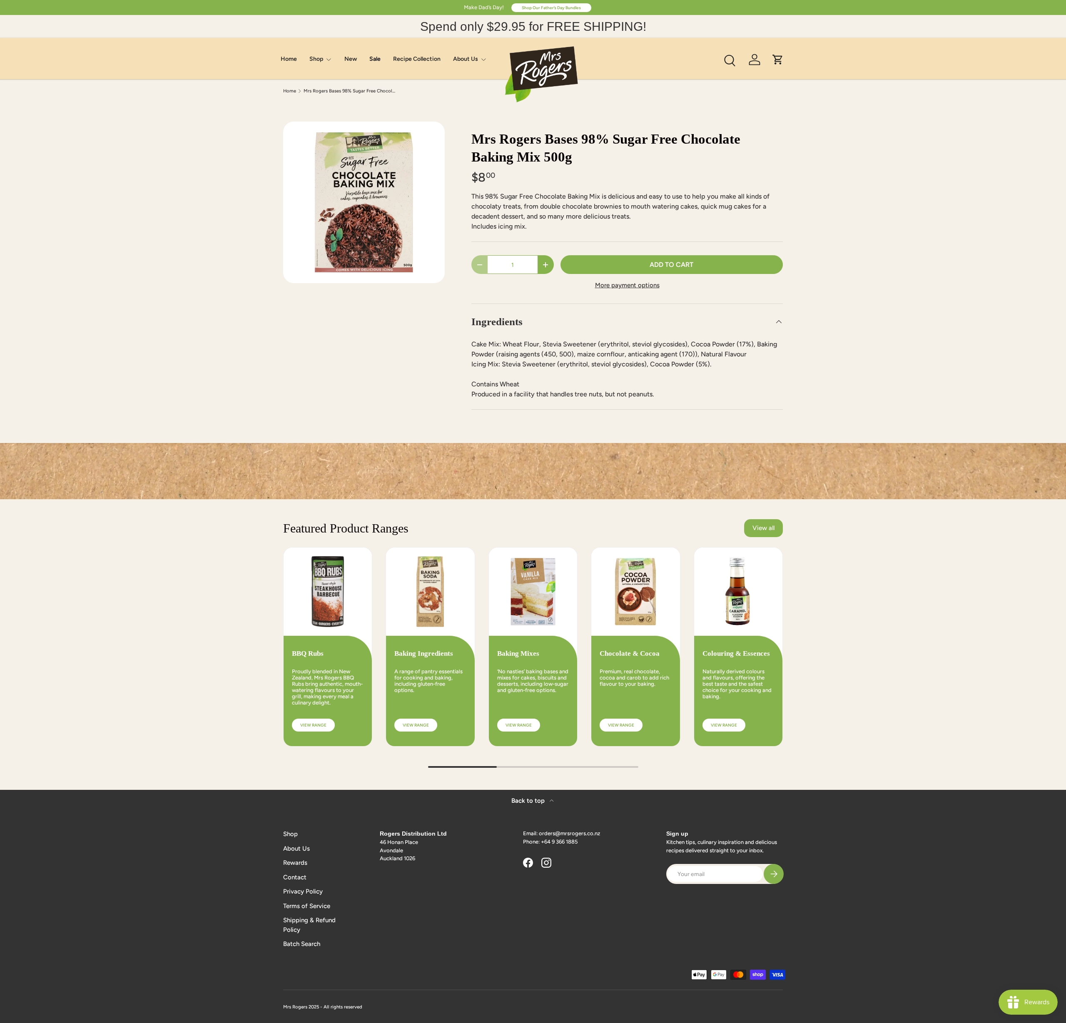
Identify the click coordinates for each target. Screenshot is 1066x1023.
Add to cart (671, 265)
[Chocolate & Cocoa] (635, 591)
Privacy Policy (303, 891)
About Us (465, 58)
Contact (294, 877)
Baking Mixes (518, 653)
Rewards (295, 862)
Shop (316, 58)
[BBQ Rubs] (327, 591)
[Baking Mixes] (533, 591)
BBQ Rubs (308, 653)
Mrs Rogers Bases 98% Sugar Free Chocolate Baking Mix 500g (350, 91)
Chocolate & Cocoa (630, 653)
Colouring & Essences (736, 653)
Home (289, 58)
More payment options (627, 285)
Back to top (528, 800)
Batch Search (301, 944)
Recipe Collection (417, 58)
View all (763, 528)
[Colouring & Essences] (738, 591)
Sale (375, 58)
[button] (778, 59)
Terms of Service (306, 906)
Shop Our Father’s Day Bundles (551, 7)
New (350, 58)
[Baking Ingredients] (430, 591)
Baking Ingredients (423, 653)
